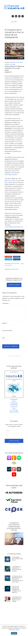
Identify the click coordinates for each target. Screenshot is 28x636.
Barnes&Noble (14, 404)
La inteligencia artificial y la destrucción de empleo (16, 569)
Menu (15, 22)
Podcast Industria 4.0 (14, 7)
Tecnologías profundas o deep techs (17, 558)
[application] (14, 57)
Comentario (5, 303)
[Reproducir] (6, 58)
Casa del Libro (14, 406)
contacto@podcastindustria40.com (14, 227)
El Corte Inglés (14, 410)
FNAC (14, 408)
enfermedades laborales (11, 175)
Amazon (14, 401)
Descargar (12, 64)
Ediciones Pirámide (14, 412)
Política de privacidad (14, 443)
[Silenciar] (18, 58)
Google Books (14, 403)
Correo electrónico (7, 330)
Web (3, 338)
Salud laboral (15, 269)
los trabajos (9, 182)
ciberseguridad (20, 97)
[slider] (21, 57)
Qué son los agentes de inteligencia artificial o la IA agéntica (16, 589)
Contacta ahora (14, 285)
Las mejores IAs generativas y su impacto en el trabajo (17, 599)
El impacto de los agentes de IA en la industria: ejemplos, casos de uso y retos (17, 579)
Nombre (4, 323)
